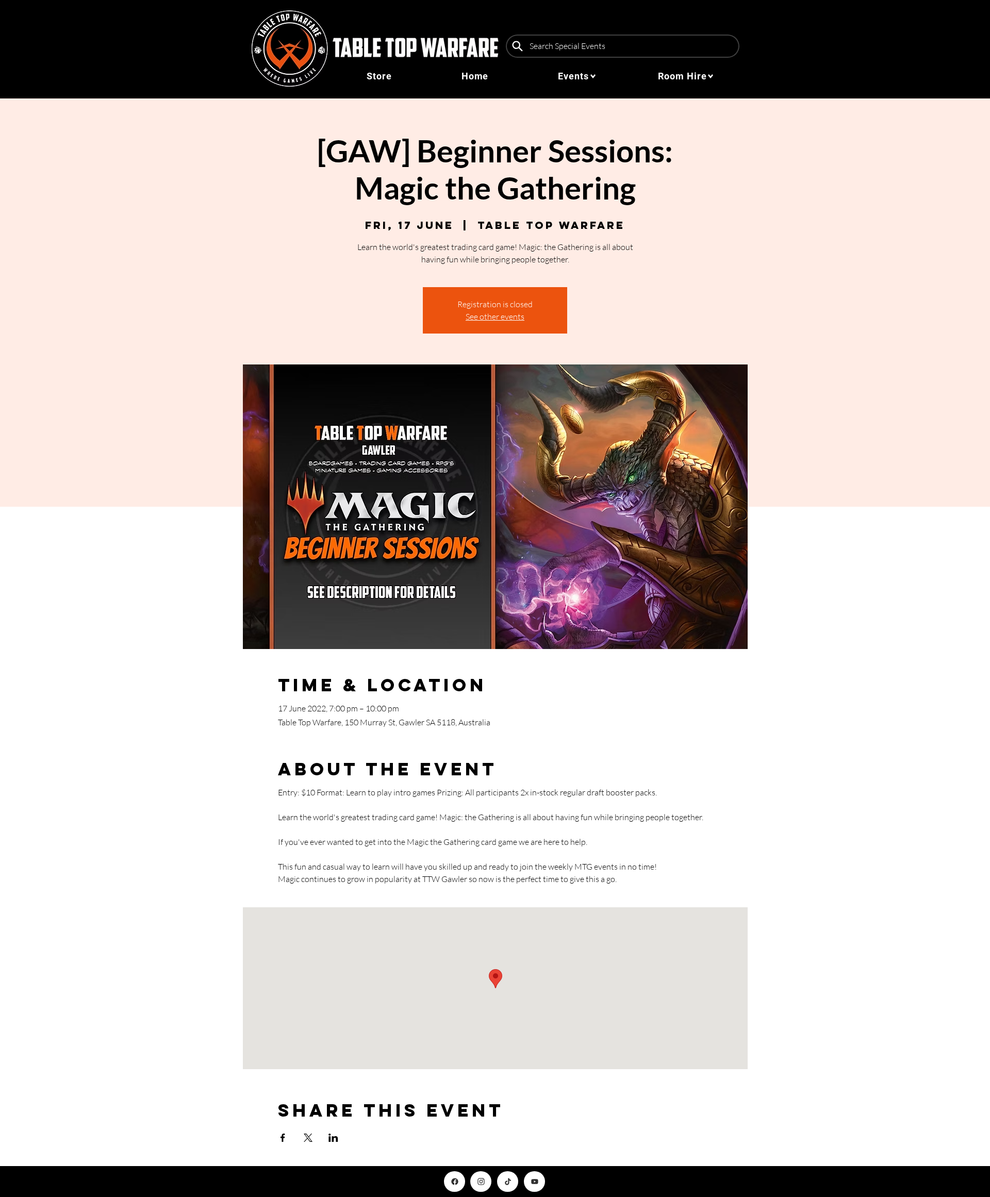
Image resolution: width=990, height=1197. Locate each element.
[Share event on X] (308, 1138)
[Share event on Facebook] (283, 1138)
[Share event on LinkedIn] (333, 1138)
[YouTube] (534, 1181)
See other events (495, 316)
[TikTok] (507, 1181)
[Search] (517, 46)
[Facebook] (454, 1181)
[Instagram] (480, 1181)
